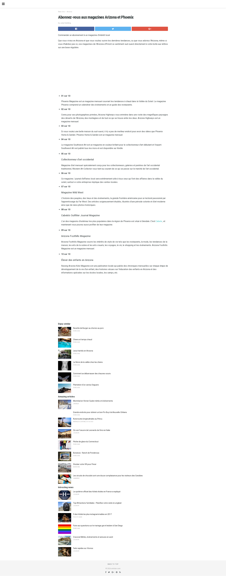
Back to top (113, 564)
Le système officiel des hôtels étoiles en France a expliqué (96, 492)
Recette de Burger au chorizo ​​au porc (88, 328)
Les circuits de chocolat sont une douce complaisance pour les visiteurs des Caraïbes (108, 476)
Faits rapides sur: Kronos (83, 548)
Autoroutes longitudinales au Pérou (87, 419)
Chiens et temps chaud (82, 339)
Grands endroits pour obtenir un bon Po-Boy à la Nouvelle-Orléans (100, 412)
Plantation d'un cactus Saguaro (86, 385)
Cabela (159, 221)
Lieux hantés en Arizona (83, 351)
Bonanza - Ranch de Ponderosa (86, 453)
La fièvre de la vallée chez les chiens (88, 362)
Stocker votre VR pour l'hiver (84, 464)
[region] (113, 72)
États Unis (61, 12)
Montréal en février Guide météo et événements (93, 401)
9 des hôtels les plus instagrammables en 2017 (92, 514)
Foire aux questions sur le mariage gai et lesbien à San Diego (98, 526)
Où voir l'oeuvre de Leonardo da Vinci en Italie (91, 430)
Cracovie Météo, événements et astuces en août (93, 537)
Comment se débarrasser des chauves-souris (92, 373)
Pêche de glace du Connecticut (85, 442)
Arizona (69, 12)
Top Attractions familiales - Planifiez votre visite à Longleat (97, 503)
